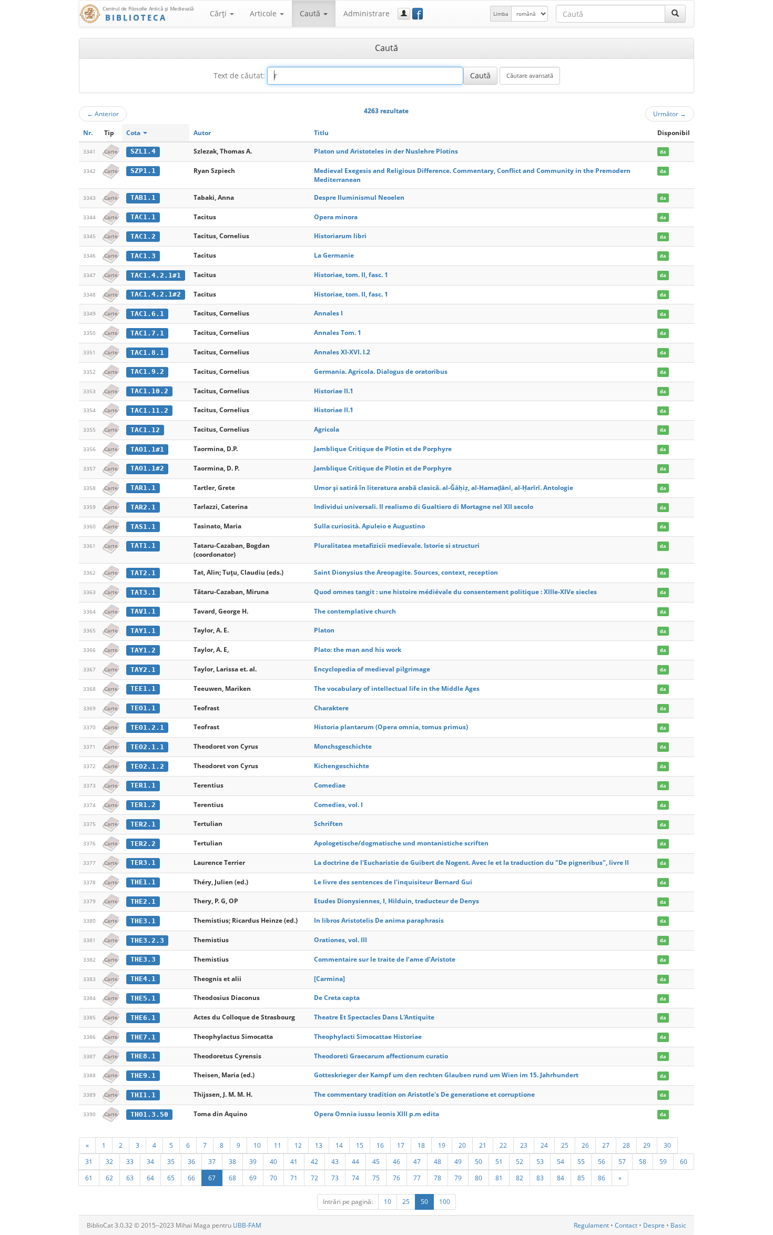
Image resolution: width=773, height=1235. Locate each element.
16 (380, 1145)
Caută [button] (311, 13)
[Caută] (675, 14)
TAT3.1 (143, 592)
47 (417, 1161)
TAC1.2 (143, 236)
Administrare (366, 13)
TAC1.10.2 (149, 391)
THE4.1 (143, 979)
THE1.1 (143, 882)
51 (499, 1161)
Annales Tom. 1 (337, 332)
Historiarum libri (340, 235)
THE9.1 (143, 1075)
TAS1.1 (143, 526)
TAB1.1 (143, 197)
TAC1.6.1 (147, 314)
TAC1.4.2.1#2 (155, 294)
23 (523, 1145)
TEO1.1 (143, 708)
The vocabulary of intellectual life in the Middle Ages (397, 688)
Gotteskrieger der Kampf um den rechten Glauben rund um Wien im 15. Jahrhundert (446, 1074)
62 (109, 1177)
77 (417, 1177)
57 (622, 1161)
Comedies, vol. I (338, 804)
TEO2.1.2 (147, 766)
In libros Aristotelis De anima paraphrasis (379, 920)
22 (503, 1145)
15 (359, 1145)
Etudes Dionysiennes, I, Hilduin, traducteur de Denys (396, 900)
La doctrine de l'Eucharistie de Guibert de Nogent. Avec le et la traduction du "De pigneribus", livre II (471, 862)
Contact (626, 1225)
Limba (500, 13)
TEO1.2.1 (147, 727)
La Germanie (334, 255)
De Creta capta (337, 997)
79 (458, 1177)
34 (150, 1161)
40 (273, 1161)
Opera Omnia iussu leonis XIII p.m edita (376, 1113)
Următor (669, 113)
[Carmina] (329, 978)
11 (277, 1145)
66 (191, 1177)
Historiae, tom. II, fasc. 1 (351, 274)
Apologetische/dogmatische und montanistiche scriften (401, 843)
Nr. (88, 132)
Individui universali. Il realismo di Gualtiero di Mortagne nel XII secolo (423, 506)
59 (663, 1161)
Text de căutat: (239, 75)
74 (355, 1177)
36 (191, 1161)
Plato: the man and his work (357, 649)
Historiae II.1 (333, 390)
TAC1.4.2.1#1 (155, 275)
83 (540, 1177)
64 (150, 1177)
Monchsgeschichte (343, 746)
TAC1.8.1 (147, 352)
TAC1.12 (145, 430)
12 (298, 1145)
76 (396, 1177)
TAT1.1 (143, 545)
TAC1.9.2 (147, 371)
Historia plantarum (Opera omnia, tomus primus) (391, 726)
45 (376, 1161)
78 (437, 1177)
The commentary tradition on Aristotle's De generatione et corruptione (424, 1094)
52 (519, 1161)
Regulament (591, 1225)
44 (355, 1161)
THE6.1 (143, 1018)
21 (482, 1145)
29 (646, 1145)
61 (89, 1177)
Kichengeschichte (341, 765)
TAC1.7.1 (147, 333)
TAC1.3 (143, 256)
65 (171, 1177)
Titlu (321, 132)
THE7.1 (143, 1037)
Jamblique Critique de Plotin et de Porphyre (383, 448)
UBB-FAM (247, 1225)
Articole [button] (264, 13)
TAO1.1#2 (147, 468)
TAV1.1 (143, 611)
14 (339, 1145)
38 (232, 1161)
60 (683, 1161)
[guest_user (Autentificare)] (404, 13)
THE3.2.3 (147, 940)
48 (437, 1161)
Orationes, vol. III (340, 939)
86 (601, 1177)
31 (89, 1161)
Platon (324, 630)
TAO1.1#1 (147, 449)
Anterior (103, 113)
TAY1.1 (143, 631)
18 (421, 1145)
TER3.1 (143, 862)
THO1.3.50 (149, 1114)
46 (396, 1161)
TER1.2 (143, 805)
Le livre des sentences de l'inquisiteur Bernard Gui (393, 881)
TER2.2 (143, 844)
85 (581, 1177)
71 (294, 1177)
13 (318, 1145)
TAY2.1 (143, 669)
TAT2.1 (143, 573)
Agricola (326, 429)
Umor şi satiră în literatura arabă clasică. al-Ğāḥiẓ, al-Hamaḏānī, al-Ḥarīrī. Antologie (443, 487)
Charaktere (331, 707)
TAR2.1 (143, 507)
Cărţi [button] (219, 13)
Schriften (328, 823)
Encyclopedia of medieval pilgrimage (372, 669)
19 (441, 1145)
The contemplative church (355, 611)
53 (540, 1161)
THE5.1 (143, 998)
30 (667, 1145)
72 (314, 1177)
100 (444, 1201)
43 (335, 1161)
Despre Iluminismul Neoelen (359, 197)
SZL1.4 (143, 151)
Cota (134, 132)
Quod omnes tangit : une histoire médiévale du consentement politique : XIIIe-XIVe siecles (455, 591)
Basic (678, 1225)
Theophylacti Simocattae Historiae (368, 1036)
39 (253, 1161)
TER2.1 (143, 824)
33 (130, 1161)
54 (560, 1161)
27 (605, 1145)
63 (130, 1177)
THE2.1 (143, 901)
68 (232, 1177)
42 (314, 1161)
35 (171, 1161)
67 (212, 1177)
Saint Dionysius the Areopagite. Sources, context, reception (406, 572)
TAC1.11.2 (149, 410)
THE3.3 (143, 959)
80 (478, 1177)
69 (253, 1177)
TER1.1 (143, 785)
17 (400, 1145)
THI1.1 (143, 1095)
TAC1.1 (143, 217)
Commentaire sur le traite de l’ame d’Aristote (384, 959)
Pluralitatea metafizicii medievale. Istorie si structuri (397, 545)
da (663, 151)
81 (499, 1177)
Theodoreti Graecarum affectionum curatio (381, 1056)
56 (601, 1161)
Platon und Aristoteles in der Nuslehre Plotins (386, 151)
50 (478, 1161)
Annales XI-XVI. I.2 (342, 352)
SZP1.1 (143, 171)
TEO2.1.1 (147, 747)
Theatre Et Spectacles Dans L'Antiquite (374, 1017)
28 (626, 1145)
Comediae (329, 785)
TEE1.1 (143, 688)
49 (458, 1161)
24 (544, 1145)
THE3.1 (143, 921)
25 (564, 1145)
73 (335, 1177)
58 (642, 1161)
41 (294, 1161)
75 (376, 1177)
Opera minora (336, 216)
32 (109, 1161)
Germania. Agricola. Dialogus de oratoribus (380, 371)
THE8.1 (143, 1056)
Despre (654, 1225)
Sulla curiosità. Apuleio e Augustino (369, 526)
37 (212, 1161)
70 (273, 1177)
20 (462, 1145)
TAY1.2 (143, 650)
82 (519, 1177)
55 (581, 1161)
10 (257, 1145)
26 (585, 1145)
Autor (202, 132)
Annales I (328, 313)
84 (560, 1177)
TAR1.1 (143, 488)
